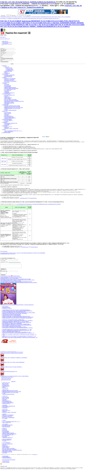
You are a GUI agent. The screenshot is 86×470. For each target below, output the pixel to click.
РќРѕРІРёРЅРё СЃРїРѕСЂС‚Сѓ (9, 92)
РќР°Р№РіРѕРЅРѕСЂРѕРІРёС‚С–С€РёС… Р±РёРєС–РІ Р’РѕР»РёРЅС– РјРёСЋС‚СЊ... (16, 322)
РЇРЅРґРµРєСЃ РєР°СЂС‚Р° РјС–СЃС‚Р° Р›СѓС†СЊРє (13, 107)
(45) (19, 331)
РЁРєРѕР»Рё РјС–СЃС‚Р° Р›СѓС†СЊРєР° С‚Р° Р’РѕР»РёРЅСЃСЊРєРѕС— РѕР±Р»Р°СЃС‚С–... (18, 336)
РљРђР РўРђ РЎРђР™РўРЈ (6, 457)
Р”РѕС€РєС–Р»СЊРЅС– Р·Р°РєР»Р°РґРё (11, 128)
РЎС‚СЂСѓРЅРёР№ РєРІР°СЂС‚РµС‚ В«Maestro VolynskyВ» (10, 280)
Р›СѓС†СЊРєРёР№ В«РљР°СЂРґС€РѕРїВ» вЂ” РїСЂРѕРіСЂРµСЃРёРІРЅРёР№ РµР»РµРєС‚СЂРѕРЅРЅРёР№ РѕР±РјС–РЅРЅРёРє (38, 204)
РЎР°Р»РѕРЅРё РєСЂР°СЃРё (9, 103)
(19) (3, 335)
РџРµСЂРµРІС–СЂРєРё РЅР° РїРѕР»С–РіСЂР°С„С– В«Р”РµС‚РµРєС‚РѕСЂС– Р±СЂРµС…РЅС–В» (17, 279)
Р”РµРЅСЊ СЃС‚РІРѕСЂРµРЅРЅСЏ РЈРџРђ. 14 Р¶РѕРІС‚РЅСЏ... (13, 319)
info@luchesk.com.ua (23, 198)
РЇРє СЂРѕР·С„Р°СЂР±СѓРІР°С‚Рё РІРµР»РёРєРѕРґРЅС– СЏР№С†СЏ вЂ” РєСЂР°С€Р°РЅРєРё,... (19, 337)
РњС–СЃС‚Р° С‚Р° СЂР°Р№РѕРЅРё (10, 81)
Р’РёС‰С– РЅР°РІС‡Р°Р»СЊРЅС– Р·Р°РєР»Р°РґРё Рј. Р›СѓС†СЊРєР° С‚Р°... (15, 332)
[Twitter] (47, 136)
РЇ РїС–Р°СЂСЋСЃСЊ (8, 76)
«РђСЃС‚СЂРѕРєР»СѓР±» (8, 131)
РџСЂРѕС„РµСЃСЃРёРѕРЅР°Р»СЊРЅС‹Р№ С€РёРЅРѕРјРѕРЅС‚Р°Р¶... (14, 311)
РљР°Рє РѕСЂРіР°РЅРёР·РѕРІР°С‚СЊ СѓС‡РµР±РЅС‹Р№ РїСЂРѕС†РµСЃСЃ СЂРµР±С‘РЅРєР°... (18, 312)
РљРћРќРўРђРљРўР (5, 461)
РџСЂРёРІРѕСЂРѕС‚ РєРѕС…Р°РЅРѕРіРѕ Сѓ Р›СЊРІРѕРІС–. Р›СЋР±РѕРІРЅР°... (13, 357)
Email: (1, 55)
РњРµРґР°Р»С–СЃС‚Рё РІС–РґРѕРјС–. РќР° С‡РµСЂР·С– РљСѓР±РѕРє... (14, 313)
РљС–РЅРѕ (4, 444)
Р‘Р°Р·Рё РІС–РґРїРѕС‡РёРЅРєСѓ (10, 117)
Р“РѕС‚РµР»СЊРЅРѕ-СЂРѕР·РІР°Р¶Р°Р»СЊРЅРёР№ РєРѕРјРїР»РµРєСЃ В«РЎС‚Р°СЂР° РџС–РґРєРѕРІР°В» (18, 282)
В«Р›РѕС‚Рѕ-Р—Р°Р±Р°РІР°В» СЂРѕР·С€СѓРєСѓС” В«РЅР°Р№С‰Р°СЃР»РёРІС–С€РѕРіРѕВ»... (18, 334)
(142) (30, 330)
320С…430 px (3, 164)
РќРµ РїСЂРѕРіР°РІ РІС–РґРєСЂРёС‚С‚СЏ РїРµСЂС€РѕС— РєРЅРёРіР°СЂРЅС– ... (16, 324)
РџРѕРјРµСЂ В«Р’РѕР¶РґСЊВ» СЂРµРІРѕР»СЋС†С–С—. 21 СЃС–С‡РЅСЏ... (15, 321)
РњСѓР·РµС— (6, 115)
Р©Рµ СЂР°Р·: (3, 53)
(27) (35, 334)
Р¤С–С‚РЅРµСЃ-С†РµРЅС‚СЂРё (9, 89)
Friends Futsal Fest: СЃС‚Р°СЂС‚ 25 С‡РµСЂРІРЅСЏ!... (11, 315)
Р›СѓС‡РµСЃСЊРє (7, 112)
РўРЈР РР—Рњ (4, 111)
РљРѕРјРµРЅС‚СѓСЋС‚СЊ (6, 308)
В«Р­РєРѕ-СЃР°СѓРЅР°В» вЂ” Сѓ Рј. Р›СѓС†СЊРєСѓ (9, 278)
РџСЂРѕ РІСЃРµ (7, 73)
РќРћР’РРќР (4, 65)
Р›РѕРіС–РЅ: (2, 48)
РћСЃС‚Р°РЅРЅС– (5, 306)
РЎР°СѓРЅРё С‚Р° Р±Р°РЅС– (9, 102)
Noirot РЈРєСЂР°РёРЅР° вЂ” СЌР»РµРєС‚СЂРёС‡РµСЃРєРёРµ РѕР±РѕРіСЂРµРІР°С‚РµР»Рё (16, 281)
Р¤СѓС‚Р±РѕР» (6, 84)
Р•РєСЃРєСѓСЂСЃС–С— (6, 400)
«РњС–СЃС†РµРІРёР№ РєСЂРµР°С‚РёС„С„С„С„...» (13, 130)
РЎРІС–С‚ (6, 72)
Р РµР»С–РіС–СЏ (9, 68)
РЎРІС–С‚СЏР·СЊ (7, 113)
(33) (3, 333)
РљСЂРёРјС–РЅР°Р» (9, 69)
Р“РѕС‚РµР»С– (6, 114)
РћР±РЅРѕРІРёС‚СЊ (4, 271)
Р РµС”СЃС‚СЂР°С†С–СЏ (5, 38)
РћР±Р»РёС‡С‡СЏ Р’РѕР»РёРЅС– (10, 78)
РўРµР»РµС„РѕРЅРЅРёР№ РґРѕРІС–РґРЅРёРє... (10, 331)
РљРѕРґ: (1, 57)
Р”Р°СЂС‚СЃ (6, 83)
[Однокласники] (48, 136)
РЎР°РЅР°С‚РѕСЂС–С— (8, 118)
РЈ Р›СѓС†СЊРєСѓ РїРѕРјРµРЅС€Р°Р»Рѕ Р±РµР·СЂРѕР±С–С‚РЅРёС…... (14, 326)
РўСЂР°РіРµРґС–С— (10, 70)
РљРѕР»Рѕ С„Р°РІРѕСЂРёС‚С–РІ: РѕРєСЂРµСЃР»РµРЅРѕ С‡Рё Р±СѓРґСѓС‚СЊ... (16, 316)
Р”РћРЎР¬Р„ (4, 77)
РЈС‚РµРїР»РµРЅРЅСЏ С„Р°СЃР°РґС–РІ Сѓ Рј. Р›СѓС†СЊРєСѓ (11, 277)
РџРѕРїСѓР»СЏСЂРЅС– (6, 307)
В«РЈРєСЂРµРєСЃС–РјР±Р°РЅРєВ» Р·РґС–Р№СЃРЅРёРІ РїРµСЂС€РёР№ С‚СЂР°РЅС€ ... (17, 327)
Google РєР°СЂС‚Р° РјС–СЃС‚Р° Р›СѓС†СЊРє (12, 106)
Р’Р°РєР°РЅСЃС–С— (8, 124)
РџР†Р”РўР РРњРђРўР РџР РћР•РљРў (8, 459)
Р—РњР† (6, 109)
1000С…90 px (3, 158)
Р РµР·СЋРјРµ (4, 407)
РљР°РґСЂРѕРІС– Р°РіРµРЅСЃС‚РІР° (10, 123)
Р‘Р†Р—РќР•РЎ (5, 424)
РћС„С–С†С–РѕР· (9, 67)
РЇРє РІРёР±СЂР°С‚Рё (8, 75)
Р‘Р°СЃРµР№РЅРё (7, 86)
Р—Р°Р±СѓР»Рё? (5, 43)
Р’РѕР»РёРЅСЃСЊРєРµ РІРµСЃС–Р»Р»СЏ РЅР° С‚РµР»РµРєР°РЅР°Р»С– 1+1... (15, 329)
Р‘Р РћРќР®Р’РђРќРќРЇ (6, 132)
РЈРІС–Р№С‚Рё (3, 37)
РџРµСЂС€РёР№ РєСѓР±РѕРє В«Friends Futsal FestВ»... (11, 314)
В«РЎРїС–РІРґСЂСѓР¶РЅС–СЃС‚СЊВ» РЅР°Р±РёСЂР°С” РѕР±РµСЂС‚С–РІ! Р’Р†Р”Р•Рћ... (18, 317)
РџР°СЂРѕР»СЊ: (3, 49)
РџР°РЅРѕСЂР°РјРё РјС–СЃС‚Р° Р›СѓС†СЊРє (12, 108)
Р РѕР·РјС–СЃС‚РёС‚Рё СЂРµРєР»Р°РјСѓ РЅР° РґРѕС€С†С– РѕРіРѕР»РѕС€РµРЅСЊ (41, 6)
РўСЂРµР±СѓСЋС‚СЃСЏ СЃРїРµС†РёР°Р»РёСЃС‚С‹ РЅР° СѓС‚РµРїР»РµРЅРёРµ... (14, 376)
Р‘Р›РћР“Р (4, 129)
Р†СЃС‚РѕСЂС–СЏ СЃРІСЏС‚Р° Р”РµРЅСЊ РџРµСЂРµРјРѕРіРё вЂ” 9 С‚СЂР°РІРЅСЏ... (17, 320)
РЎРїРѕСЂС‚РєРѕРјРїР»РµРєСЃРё (10, 87)
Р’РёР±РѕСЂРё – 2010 (8, 71)
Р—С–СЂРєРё (6, 82)
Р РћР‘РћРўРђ (4, 122)
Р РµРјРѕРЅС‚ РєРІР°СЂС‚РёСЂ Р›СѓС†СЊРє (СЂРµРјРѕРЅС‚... (11, 366)
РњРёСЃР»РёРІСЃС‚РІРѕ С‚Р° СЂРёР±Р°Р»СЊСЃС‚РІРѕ (14, 101)
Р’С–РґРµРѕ (6, 121)
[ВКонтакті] (46, 136)
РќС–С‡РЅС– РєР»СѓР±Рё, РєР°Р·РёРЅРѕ (11, 100)
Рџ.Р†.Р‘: (2, 54)
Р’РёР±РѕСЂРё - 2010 (6, 382)
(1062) (31, 329)
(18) (36, 337)
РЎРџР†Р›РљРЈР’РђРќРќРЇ (7, 119)
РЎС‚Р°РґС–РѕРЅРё (7, 85)
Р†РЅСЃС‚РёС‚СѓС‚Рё (8, 126)
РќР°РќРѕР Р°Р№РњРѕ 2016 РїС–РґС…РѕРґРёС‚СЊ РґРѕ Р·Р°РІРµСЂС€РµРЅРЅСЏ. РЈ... (17, 310)
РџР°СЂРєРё (4, 452)
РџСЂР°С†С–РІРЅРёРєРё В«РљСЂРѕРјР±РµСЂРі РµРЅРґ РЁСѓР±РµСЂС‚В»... (15, 330)
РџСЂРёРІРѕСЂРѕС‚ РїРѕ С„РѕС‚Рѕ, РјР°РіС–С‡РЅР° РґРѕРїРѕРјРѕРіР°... (12, 362)
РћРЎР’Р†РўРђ (4, 125)
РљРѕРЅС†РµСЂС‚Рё (8, 97)
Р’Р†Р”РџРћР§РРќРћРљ (6, 93)
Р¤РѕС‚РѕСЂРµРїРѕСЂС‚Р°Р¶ (7, 443)
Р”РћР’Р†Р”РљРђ (5, 104)
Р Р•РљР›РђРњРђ (5, 456)
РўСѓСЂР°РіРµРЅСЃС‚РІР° (7, 401)
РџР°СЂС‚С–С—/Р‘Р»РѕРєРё (9, 79)
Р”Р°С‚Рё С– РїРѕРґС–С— (8, 120)
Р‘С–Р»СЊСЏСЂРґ (7, 90)
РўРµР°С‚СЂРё (7, 96)
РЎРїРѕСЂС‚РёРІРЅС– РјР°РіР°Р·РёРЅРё (11, 88)
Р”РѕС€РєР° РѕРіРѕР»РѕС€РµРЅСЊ (10, 110)
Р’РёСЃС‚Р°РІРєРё (7, 98)
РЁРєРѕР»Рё (6, 127)
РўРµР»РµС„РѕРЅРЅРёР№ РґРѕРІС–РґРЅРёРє (12, 105)
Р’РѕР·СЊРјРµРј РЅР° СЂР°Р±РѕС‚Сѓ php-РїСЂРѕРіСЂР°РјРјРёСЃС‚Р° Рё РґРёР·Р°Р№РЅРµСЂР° (17, 304)
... (2, 333)
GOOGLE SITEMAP (5, 462)
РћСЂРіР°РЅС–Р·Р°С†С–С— (9, 80)
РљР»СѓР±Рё (4, 436)
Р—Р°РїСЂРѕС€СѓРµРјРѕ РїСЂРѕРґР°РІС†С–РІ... (8, 371)
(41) (29, 332)
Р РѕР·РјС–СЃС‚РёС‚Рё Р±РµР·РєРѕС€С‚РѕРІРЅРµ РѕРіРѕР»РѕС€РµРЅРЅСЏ (27, 2)
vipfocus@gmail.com (33, 198)
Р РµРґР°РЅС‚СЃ (35, 454)
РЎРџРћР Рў (4, 428)
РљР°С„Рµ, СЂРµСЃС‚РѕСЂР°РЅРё (10, 99)
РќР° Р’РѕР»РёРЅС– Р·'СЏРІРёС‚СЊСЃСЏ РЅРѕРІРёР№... (12, 323)
